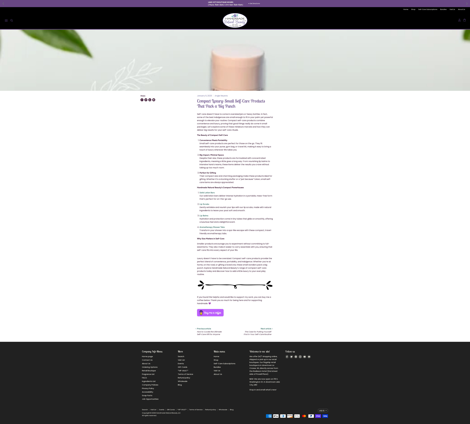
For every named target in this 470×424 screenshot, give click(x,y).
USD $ (321, 410)
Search (181, 356)
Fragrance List (148, 374)
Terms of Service (185, 374)
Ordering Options (150, 367)
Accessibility (147, 392)
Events (181, 363)
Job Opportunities (150, 399)
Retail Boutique (149, 370)
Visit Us (452, 9)
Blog (180, 385)
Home (405, 9)
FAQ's (144, 377)
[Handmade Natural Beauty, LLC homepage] (235, 20)
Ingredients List (149, 381)
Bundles (443, 9)
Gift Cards (182, 367)
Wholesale (182, 381)
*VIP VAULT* (183, 370)
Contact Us (147, 360)
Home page (147, 356)
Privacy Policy (148, 388)
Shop (413, 9)
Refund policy (184, 377)
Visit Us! (181, 360)
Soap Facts (147, 395)
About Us (461, 9)
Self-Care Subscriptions (427, 9)
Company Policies (150, 385)
